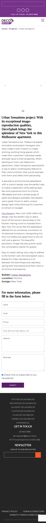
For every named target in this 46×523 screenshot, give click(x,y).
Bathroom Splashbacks (23, 403)
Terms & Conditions (33, 511)
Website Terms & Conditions (25, 515)
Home (4, 29)
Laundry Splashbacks (23, 407)
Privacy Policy (10, 511)
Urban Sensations (21, 274)
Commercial (23, 423)
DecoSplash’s (8, 213)
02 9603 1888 (24, 432)
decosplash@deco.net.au (25, 436)
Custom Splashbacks (23, 411)
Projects (13, 29)
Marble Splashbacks (23, 419)
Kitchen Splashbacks (23, 399)
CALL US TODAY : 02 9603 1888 (24, 14)
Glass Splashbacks (23, 415)
